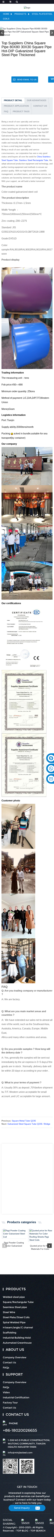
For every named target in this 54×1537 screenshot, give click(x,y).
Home (6, 14)
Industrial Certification (16, 1397)
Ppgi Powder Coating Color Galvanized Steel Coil (14, 1244)
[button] (52, 33)
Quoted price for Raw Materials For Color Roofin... (40, 1248)
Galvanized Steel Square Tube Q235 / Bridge (29, 1124)
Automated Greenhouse (17, 1342)
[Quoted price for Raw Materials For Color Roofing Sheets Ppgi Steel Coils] (40, 1235)
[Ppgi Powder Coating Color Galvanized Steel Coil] (14, 1233)
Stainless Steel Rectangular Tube (33, 160)
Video (6, 1392)
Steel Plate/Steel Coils (16, 1317)
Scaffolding (9, 1332)
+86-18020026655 (20, 1430)
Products (20, 14)
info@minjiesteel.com (20, 1452)
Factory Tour (10, 1402)
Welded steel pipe (14, 1297)
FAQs (6, 1367)
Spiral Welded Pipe (14, 1322)
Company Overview (14, 1357)
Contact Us (9, 1362)
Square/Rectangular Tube (18, 1302)
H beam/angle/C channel (18, 1327)
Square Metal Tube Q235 (24, 1121)
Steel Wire (9, 1312)
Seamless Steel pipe (15, 1307)
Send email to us (26, 79)
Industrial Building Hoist (17, 1337)
